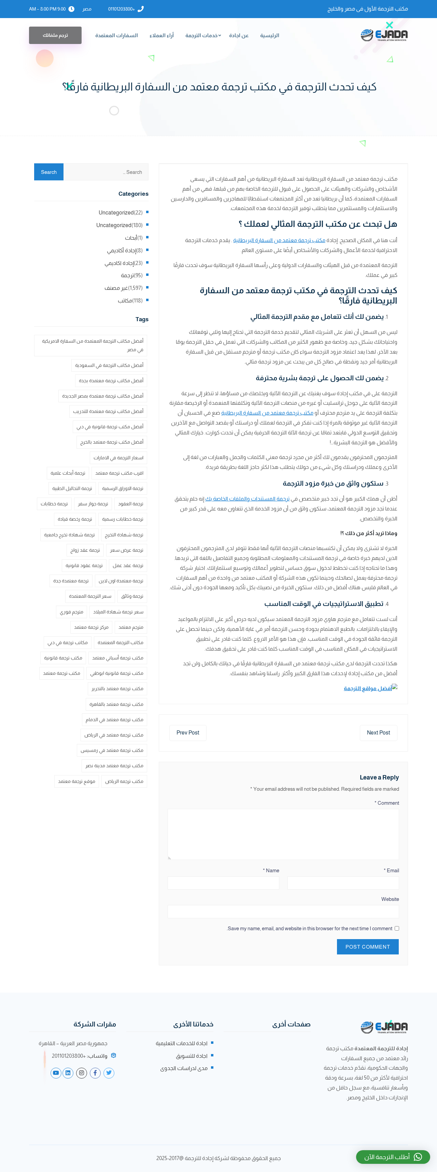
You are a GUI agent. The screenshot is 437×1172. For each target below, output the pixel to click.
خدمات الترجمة (201, 35)
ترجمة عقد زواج (85, 550)
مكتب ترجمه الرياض (124, 781)
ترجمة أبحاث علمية (68, 473)
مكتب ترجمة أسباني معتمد (117, 658)
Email (391, 870)
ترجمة (127, 275)
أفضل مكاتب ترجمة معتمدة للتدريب (108, 411)
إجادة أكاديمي (121, 250)
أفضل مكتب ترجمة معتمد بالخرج (111, 442)
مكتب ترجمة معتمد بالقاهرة (116, 704)
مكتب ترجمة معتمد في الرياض (113, 735)
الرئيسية (269, 35)
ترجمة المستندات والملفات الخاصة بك (247, 499)
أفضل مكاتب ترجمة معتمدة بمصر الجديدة (102, 396)
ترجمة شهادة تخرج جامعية (69, 534)
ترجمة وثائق (132, 596)
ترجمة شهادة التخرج (124, 534)
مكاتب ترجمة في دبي (67, 642)
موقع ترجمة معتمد (76, 781)
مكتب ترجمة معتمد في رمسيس (112, 750)
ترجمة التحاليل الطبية (72, 488)
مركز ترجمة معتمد (91, 627)
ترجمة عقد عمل (128, 565)
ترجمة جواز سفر (93, 503)
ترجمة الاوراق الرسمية (122, 488)
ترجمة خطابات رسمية (122, 519)
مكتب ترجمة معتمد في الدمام (114, 719)
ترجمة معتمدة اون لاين (121, 580)
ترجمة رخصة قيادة (75, 519)
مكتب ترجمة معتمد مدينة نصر (114, 765)
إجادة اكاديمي (119, 263)
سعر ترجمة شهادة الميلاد (118, 611)
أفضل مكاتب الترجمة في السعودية (109, 365)
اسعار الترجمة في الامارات (118, 457)
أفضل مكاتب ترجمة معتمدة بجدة (111, 380)
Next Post (378, 733)
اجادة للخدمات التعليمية (182, 1043)
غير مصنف (116, 288)
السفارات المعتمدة (116, 35)
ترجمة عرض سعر (126, 550)
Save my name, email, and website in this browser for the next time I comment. (309, 928)
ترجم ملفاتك (55, 35)
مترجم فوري (71, 611)
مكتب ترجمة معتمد (61, 673)
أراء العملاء (162, 35)
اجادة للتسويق (192, 1056)
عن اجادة (239, 35)
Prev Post (188, 733)
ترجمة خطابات (54, 503)
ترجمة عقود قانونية (84, 565)
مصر (86, 9)
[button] (393, 1157)
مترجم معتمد (130, 627)
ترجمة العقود (130, 503)
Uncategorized (116, 213)
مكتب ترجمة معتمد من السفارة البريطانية (279, 240)
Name (271, 870)
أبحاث (131, 238)
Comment (387, 802)
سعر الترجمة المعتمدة (90, 596)
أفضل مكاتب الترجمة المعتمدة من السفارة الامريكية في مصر (92, 345)
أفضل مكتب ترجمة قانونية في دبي (109, 426)
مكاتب (125, 300)
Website (390, 899)
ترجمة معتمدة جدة (71, 580)
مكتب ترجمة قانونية (63, 658)
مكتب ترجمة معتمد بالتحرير (117, 688)
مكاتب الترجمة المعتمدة (120, 642)
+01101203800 (121, 9)
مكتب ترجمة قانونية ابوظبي (116, 673)
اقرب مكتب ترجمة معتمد (119, 473)
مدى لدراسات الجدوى (184, 1068)
